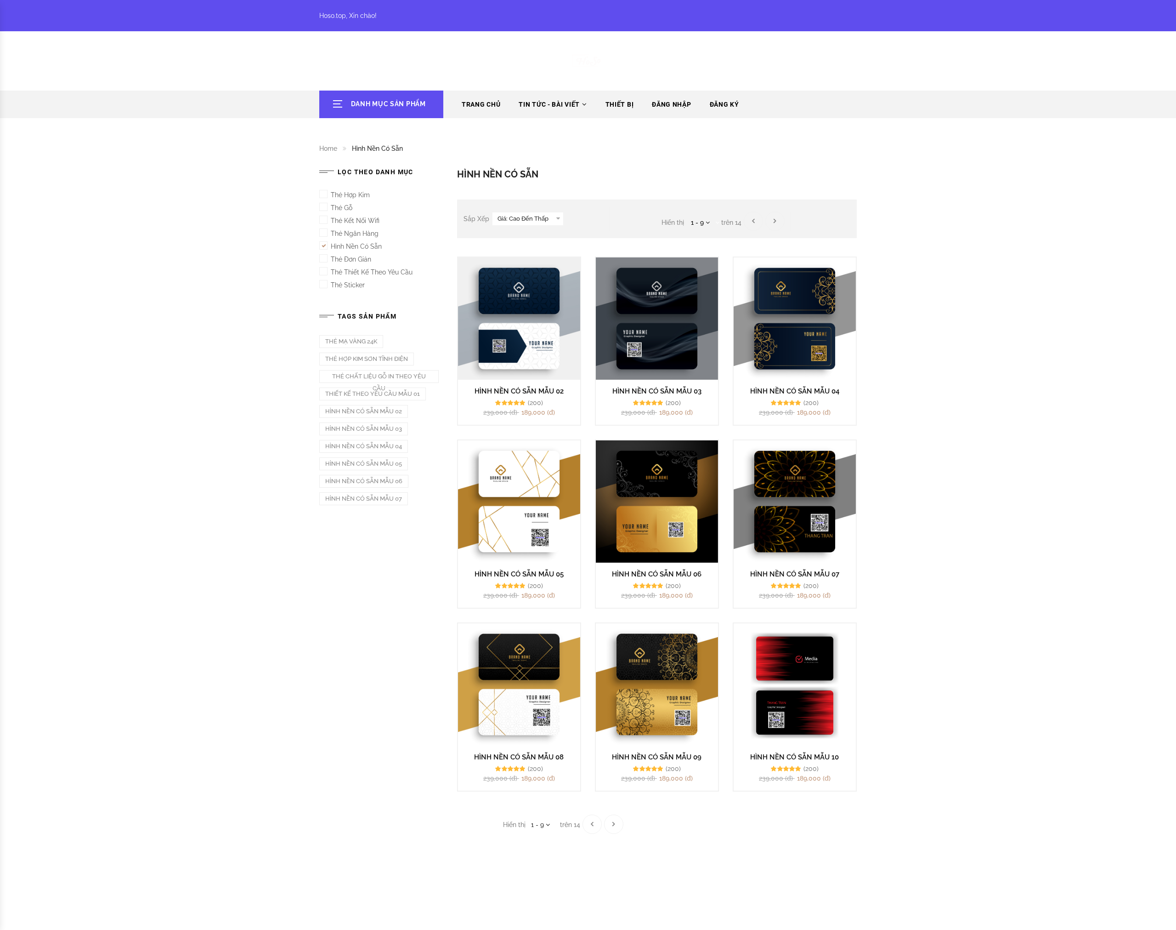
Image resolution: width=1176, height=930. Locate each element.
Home (328, 148)
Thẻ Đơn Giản (351, 259)
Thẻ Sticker (348, 285)
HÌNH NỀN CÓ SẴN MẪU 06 (656, 574)
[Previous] (753, 221)
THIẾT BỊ (619, 104)
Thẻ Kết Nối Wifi (355, 220)
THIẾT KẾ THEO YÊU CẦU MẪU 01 (372, 393)
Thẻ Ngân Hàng (355, 233)
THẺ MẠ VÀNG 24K (351, 341)
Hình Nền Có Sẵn (356, 246)
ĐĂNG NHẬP (671, 104)
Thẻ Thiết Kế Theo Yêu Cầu (372, 272)
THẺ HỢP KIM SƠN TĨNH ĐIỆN (366, 358)
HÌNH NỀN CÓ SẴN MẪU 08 (519, 757)
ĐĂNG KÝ (724, 104)
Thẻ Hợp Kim (350, 195)
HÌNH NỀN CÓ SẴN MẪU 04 (794, 391)
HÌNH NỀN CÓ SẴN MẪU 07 (794, 574)
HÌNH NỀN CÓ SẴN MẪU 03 (656, 391)
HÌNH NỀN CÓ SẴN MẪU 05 (519, 574)
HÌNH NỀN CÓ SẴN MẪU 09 (656, 757)
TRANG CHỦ (481, 104)
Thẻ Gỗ (341, 207)
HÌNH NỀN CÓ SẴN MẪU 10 (794, 757)
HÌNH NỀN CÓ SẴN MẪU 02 (519, 391)
